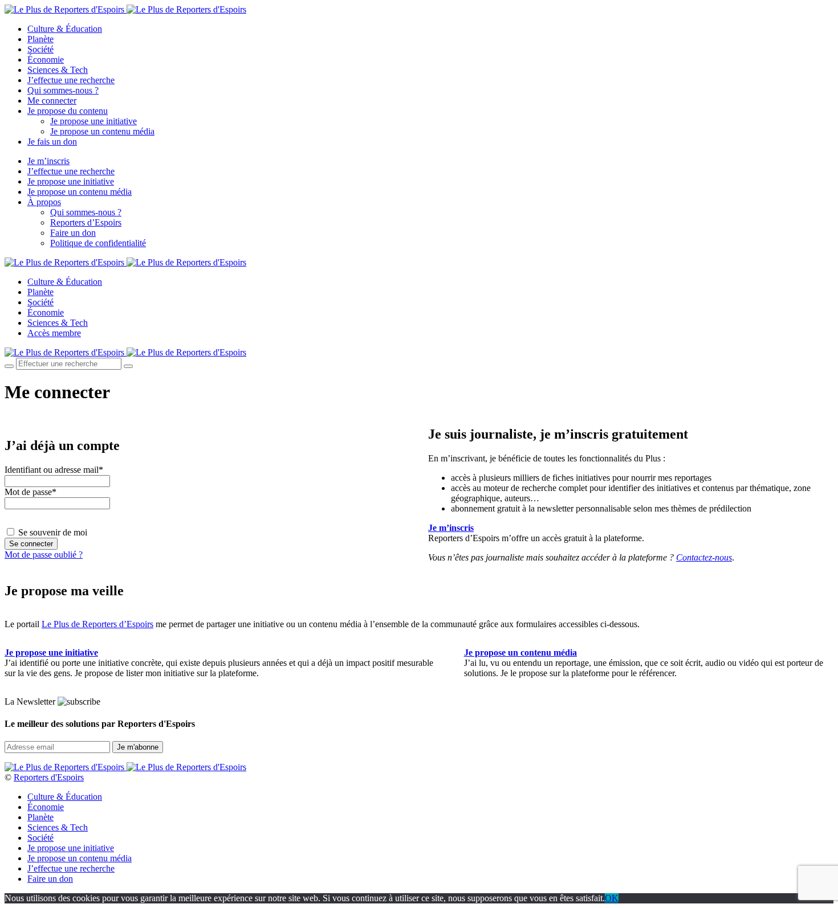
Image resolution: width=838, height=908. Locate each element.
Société (40, 49)
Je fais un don (52, 141)
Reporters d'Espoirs (49, 777)
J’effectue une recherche (71, 80)
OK (612, 898)
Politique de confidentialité (98, 243)
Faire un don (73, 233)
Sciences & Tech (57, 70)
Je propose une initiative (93, 121)
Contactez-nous (704, 557)
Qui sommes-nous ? (63, 90)
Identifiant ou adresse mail (54, 470)
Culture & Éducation (64, 29)
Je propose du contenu (67, 111)
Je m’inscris (48, 161)
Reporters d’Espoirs (85, 222)
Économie (45, 59)
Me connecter (51, 100)
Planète (40, 39)
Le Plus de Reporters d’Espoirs (97, 624)
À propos (44, 202)
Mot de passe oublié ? (44, 554)
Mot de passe (30, 492)
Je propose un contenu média (102, 131)
